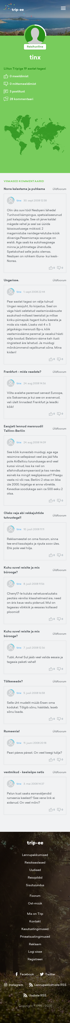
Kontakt (35, 921)
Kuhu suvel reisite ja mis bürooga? (22, 569)
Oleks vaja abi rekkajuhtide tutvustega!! (24, 515)
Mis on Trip (35, 914)
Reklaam (35, 944)
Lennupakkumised (35, 855)
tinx (19, 200)
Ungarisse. (11, 280)
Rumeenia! (12, 731)
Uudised (35, 870)
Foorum (35, 896)
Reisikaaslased (35, 862)
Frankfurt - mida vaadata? (22, 372)
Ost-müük (35, 903)
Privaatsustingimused (35, 936)
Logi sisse (35, 951)
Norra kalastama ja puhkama (24, 189)
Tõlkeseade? (13, 681)
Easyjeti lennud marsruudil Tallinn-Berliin (23, 428)
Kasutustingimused (35, 929)
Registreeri (35, 959)
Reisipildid (35, 877)
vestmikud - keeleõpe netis (24, 772)
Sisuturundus (35, 885)
